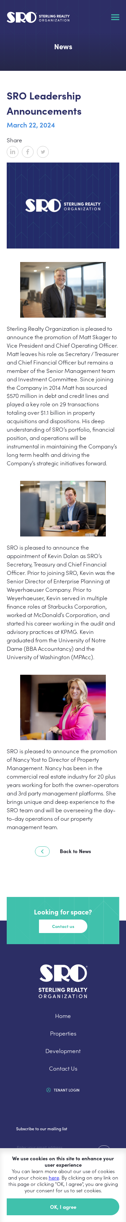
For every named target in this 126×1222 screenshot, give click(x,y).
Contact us (63, 926)
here (54, 1177)
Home (63, 1015)
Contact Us (63, 1068)
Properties (63, 1033)
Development (63, 1050)
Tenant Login (66, 1090)
